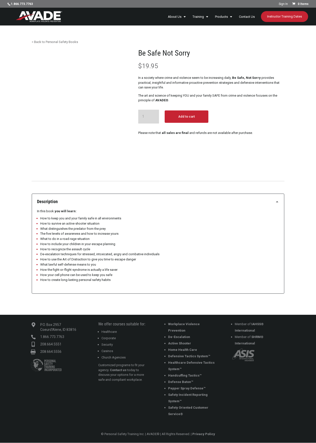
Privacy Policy (203, 434)
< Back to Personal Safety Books (55, 42)
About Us (174, 17)
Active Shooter (179, 343)
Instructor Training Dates (284, 16)
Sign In (283, 4)
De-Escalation (179, 337)
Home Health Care (182, 350)
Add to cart (186, 116)
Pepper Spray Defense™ (186, 388)
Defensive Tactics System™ (189, 356)
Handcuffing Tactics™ (184, 375)
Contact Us (247, 17)
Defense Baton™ (180, 382)
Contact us (118, 370)
